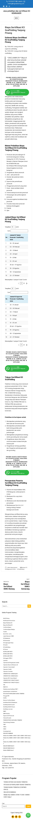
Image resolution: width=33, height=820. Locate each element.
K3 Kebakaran (6, 638)
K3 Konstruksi (6, 640)
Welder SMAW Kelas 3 (8, 750)
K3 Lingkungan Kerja (8, 642)
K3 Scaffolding (20, 569)
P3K (4, 684)
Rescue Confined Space (9, 700)
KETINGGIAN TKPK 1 (8, 656)
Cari (3, 803)
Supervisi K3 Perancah (8, 715)
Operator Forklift (7, 669)
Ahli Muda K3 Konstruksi (9, 620)
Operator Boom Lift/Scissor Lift (10, 665)
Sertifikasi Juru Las (7, 709)
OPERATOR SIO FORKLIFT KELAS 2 (11, 682)
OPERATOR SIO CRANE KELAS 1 (10, 673)
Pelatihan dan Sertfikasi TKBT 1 (10, 689)
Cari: (8, 231)
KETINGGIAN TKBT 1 (8, 651)
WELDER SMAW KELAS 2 (8, 748)
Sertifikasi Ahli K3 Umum (9, 707)
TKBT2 (4, 726)
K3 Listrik (5, 645)
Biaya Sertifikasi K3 (7, 625)
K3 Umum (5, 649)
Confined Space (7, 627)
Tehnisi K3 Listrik (7, 718)
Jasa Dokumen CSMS (8, 636)
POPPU (5, 698)
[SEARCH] (29, 606)
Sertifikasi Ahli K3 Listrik (9, 704)
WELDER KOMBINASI (8, 733)
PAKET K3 (5, 687)
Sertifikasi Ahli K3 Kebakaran (10, 702)
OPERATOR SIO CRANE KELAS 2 (10, 676)
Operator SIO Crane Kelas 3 (10, 678)
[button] (8, 237)
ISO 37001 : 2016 (7, 634)
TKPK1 (4, 729)
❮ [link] (18, 283)
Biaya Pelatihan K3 (7, 623)
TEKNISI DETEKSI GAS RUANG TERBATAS (12, 720)
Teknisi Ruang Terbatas (8, 722)
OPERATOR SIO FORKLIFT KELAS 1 (11, 680)
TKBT (4, 724)
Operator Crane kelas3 (9, 667)
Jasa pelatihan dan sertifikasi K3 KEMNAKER (16, 12)
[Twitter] (6, 6)
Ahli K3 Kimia (6, 618)
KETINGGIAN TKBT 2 (8, 653)
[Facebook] (3, 6)
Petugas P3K (6, 696)
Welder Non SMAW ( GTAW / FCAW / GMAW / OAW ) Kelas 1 (17, 735)
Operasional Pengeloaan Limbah (11, 662)
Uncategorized (7, 731)
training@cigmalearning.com (16, 3)
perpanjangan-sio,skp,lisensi (10, 691)
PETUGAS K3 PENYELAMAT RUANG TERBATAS (13, 693)
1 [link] (21, 283)
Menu (16, 18)
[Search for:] (15, 606)
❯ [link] (26, 283)
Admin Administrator (12, 567)
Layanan (5, 660)
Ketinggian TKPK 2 (7, 658)
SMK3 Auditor (6, 713)
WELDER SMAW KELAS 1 (8, 746)
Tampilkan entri (12, 227)
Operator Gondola (7, 671)
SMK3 (4, 711)
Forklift (5, 631)
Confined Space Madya (9, 629)
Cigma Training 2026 (17, 812)
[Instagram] (9, 6)
